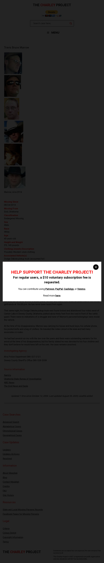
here (57, 295)
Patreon (49, 289)
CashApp (69, 289)
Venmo (81, 289)
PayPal (59, 289)
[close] (96, 267)
